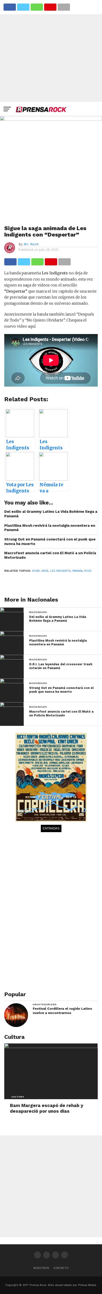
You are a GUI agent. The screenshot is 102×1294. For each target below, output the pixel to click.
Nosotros (41, 1268)
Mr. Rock (31, 244)
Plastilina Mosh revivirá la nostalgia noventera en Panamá (49, 527)
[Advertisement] (51, 51)
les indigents (60, 570)
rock (88, 570)
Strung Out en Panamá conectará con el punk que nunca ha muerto (50, 541)
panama (77, 570)
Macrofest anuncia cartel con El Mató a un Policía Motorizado (50, 555)
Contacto (61, 1268)
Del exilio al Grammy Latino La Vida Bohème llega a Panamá (50, 513)
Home (36, 570)
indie (45, 570)
